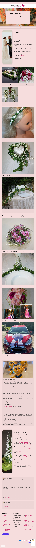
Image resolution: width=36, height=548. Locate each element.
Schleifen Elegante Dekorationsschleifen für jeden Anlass (13, 355)
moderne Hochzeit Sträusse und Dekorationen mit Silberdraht (14, 251)
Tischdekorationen (7, 210)
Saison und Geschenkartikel (18, 20)
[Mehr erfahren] (7, 497)
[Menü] (34, 539)
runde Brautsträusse (26, 84)
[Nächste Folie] (20, 27)
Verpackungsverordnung (7, 388)
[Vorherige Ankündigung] (2, 3)
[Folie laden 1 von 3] (15, 27)
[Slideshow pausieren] (23, 27)
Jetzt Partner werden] (8, 489)
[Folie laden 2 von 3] (17, 27)
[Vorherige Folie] (13, 27)
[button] (2, 6)
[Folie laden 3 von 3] (18, 27)
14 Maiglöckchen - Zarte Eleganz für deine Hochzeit (12, 285)
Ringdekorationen (6, 175)
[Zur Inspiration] (7, 506)
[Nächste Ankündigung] (34, 3)
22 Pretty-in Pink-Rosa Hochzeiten (9, 320)
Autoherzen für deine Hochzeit (10, 84)
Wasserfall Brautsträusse (10, 104)
